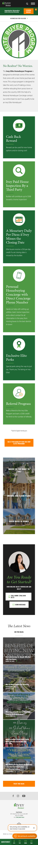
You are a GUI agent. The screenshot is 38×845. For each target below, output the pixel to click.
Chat (31, 843)
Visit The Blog (19, 784)
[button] (36, 9)
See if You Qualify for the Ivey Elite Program (19, 443)
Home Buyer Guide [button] (18, 18)
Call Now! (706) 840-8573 (18, 596)
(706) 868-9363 (20, 817)
